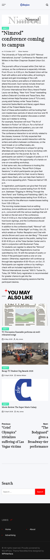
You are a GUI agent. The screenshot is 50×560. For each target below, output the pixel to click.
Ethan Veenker (23, 51)
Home (8, 529)
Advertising (10, 535)
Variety (5, 28)
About (32, 529)
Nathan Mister (21, 375)
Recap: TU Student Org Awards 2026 (17, 371)
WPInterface (7, 553)
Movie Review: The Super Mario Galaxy (19, 407)
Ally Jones (19, 339)
